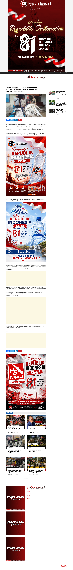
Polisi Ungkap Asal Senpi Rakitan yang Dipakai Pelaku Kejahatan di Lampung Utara (15, 430)
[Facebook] (8, 120)
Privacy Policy (29, 493)
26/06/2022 (57, 98)
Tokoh (19, 82)
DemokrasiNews (9, 91)
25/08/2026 (36, 452)
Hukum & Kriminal (47, 82)
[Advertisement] (26, 278)
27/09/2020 (15, 91)
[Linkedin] (16, 120)
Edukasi (40, 82)
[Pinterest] (20, 120)
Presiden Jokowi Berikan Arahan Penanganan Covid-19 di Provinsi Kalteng (61, 111)
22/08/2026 (36, 474)
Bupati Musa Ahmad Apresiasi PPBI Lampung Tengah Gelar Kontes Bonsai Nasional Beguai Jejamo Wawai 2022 (61, 94)
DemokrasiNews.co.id (63, 566)
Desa (29, 427)
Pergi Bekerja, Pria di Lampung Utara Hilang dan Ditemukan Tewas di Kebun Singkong (36, 471)
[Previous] (25, 477)
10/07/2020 (57, 114)
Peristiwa (55, 82)
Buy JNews (17, 72)
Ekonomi (35, 82)
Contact (14, 72)
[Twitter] (12, 120)
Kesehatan (24, 82)
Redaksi (28, 496)
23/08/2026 (16, 474)
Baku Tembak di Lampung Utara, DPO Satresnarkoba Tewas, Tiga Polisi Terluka (36, 450)
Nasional (14, 82)
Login (66, 72)
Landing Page (8, 72)
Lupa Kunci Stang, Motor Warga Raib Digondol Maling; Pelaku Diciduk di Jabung (15, 471)
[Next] (27, 477)
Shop (11, 72)
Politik (30, 82)
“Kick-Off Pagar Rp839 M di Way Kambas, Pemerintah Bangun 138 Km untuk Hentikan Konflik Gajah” (61, 103)
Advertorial (62, 82)
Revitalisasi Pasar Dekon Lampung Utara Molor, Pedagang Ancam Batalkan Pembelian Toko (36, 430)
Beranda (9, 82)
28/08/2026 (16, 432)
